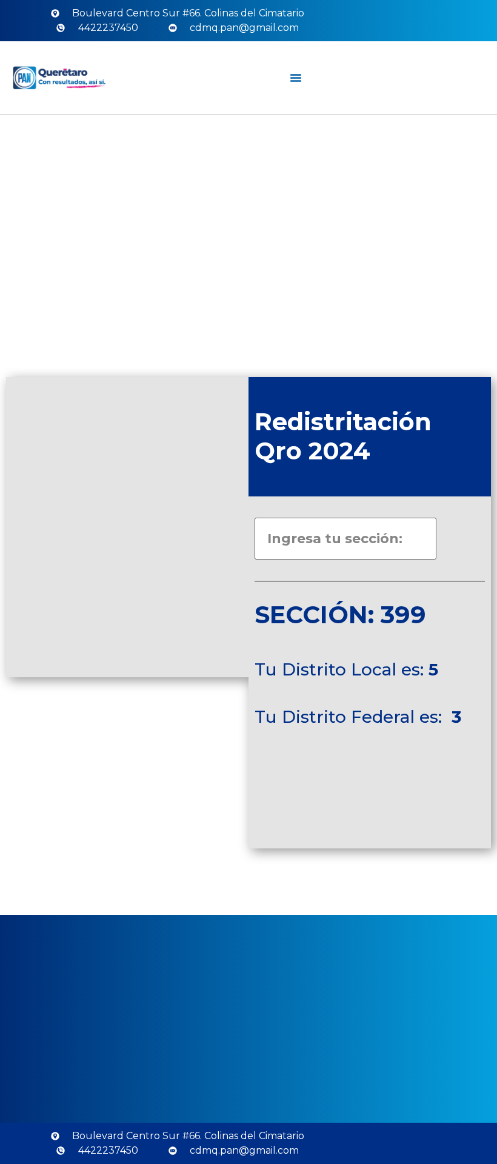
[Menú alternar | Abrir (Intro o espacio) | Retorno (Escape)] (296, 78)
